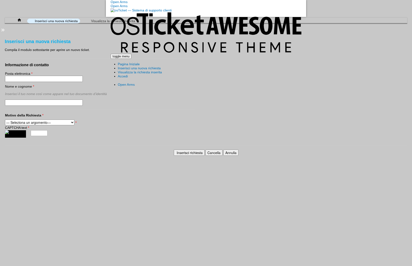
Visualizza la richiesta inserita (140, 72)
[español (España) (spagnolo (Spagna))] (120, 80)
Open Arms (126, 84)
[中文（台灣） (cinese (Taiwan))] (139, 80)
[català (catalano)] (124, 80)
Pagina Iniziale (129, 64)
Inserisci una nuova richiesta (139, 68)
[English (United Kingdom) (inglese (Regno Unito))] (129, 80)
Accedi (123, 76)
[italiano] (134, 80)
